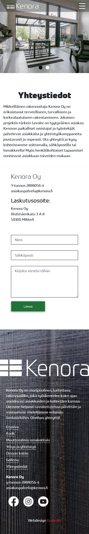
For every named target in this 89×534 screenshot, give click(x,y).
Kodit (10, 433)
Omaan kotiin (17, 453)
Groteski (54, 520)
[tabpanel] (44, 36)
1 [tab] (41, 68)
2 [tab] (48, 68)
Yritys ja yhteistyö (21, 446)
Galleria (12, 460)
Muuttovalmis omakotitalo (28, 440)
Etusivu (12, 426)
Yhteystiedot (17, 466)
